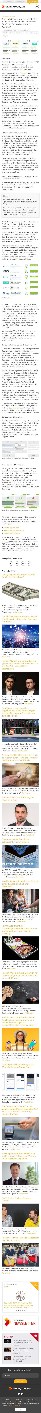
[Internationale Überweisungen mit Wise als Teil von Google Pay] (20, 1081)
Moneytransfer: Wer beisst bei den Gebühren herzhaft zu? (18, 575)
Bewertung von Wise (11, 528)
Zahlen (5, 36)
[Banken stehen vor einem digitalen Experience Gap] (20, 814)
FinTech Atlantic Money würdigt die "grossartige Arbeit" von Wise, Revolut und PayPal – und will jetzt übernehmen (20, 665)
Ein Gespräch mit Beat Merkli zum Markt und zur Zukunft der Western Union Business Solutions (19, 1156)
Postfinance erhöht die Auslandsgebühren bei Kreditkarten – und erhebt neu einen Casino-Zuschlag (20, 929)
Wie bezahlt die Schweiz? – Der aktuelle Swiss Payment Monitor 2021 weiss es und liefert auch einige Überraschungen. (20, 1110)
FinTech (5, 33)
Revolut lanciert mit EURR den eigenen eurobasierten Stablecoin (22, 1343)
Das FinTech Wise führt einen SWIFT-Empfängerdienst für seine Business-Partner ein (20, 619)
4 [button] (22, 1310)
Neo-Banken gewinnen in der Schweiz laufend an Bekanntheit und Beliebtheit (20, 884)
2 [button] (18, 1310)
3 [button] (20, 1310)
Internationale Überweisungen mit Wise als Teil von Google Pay (18, 1065)
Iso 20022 (32, 2)
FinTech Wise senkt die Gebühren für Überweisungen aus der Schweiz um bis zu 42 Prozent (20, 975)
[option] (20, 1296)
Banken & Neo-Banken (16, 33)
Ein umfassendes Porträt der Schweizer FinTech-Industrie (15, 840)
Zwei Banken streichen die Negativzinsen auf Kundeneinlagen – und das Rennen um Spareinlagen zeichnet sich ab (19, 712)
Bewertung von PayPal (12, 533)
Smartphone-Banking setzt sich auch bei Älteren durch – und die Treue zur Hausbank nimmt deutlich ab (20, 758)
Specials (20, 2)
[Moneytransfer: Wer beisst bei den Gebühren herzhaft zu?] (20, 591)
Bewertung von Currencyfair (14, 530)
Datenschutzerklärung (14, 1405)
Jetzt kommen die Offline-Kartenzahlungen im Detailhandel (22, 1359)
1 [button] (16, 1310)
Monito (23, 73)
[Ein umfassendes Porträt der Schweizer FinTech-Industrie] (20, 856)
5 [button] (24, 1310)
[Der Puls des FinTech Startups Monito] (20, 1215)
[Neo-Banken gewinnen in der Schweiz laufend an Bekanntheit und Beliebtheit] (20, 901)
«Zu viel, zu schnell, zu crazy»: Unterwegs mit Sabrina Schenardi (23, 1351)
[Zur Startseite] (13, 6)
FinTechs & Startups (32, 33)
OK (21, 1409)
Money (8, 2)
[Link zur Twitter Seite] (18, 1393)
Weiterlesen (17, 612)
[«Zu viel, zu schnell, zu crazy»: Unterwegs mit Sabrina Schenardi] (7, 1349)
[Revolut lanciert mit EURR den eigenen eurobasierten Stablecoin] (7, 1341)
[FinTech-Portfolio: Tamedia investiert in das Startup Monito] (20, 1255)
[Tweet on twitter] (17, 563)
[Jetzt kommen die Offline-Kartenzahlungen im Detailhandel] (7, 1357)
